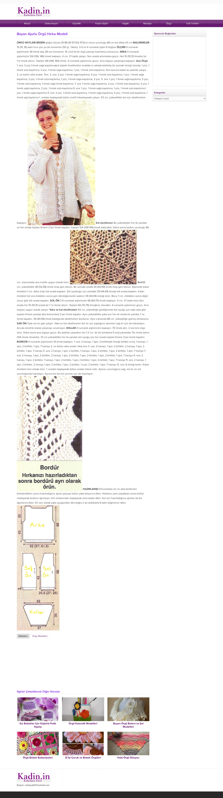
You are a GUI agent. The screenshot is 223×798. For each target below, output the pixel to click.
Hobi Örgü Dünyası (128, 757)
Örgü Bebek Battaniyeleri (38, 757)
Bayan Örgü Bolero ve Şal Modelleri (128, 725)
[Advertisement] (83, 663)
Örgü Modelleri (40, 636)
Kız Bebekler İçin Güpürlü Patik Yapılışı (38, 725)
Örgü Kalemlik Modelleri (83, 723)
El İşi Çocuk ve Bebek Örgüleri (83, 757)
